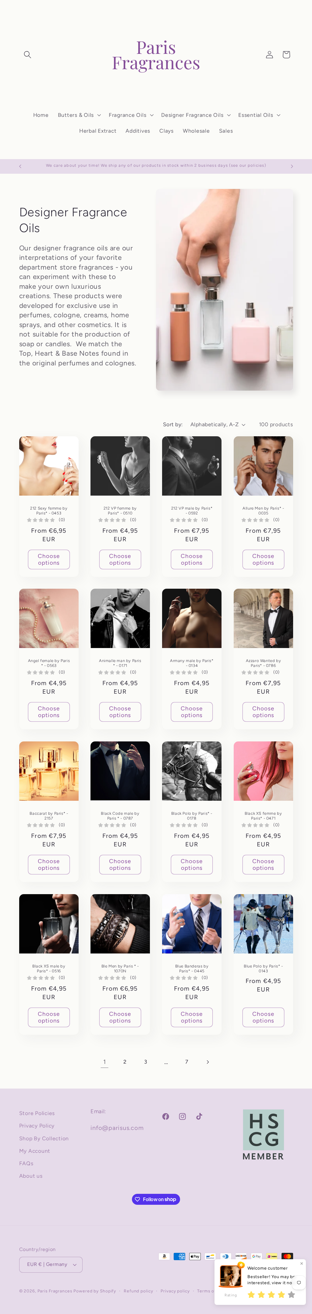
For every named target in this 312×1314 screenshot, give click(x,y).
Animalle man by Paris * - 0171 (120, 663)
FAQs (26, 1163)
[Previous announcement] (20, 166)
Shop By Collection (44, 1138)
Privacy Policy (37, 1125)
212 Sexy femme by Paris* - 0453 (48, 511)
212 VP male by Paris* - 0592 (192, 511)
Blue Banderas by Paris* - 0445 (192, 969)
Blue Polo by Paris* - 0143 (263, 968)
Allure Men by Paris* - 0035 (263, 511)
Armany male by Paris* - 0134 (192, 663)
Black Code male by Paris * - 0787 (120, 816)
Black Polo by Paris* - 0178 (191, 816)
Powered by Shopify (94, 1290)
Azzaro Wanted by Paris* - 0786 (263, 663)
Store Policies (37, 1113)
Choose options (49, 559)
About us (31, 1176)
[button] (27, 54)
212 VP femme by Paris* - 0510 (120, 511)
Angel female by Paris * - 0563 (49, 663)
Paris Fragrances (54, 1290)
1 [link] (104, 1061)
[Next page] (207, 1062)
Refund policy (138, 1290)
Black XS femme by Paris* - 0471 (263, 816)
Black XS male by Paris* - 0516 (49, 969)
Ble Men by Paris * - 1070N (120, 969)
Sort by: (173, 424)
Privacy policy (175, 1290)
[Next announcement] (292, 166)
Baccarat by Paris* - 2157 (49, 816)
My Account (35, 1151)
